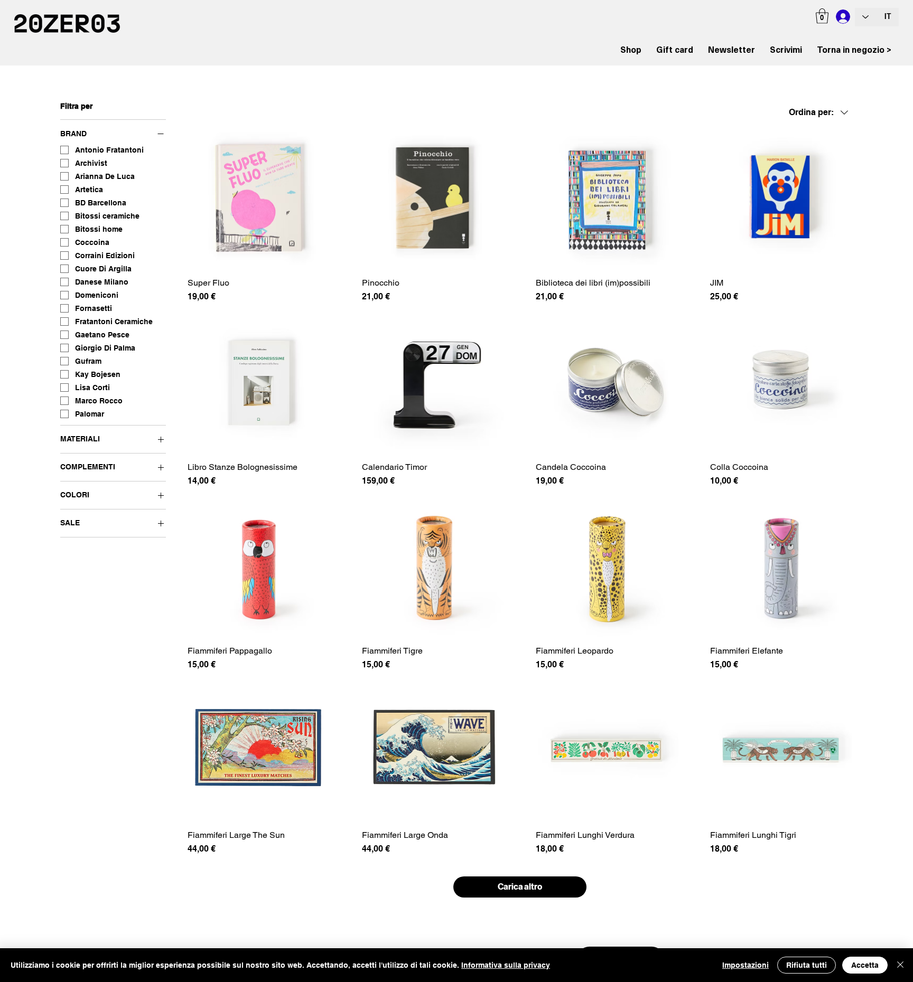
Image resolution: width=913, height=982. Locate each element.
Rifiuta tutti (806, 965)
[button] (822, 16)
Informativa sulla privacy (505, 965)
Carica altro (520, 887)
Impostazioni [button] (745, 965)
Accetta (865, 965)
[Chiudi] (900, 965)
